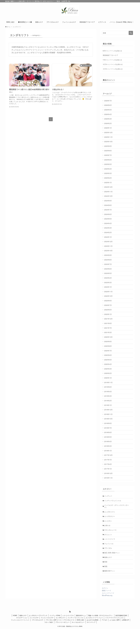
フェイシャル (108, 543)
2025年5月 (108, 164)
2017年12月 (108, 455)
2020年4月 (108, 364)
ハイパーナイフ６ (68, 615)
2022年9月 (108, 300)
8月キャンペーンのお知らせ (112, 51)
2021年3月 (108, 332)
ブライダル (108, 548)
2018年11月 (108, 414)
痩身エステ (108, 557)
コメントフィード (108, 593)
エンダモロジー (109, 516)
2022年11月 (108, 291)
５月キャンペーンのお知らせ (113, 69)
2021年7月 (108, 328)
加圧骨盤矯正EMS (121, 615)
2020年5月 (108, 360)
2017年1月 (108, 469)
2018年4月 (108, 441)
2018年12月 (108, 410)
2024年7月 (108, 210)
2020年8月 (108, 346)
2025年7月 (108, 155)
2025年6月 (108, 160)
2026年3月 (108, 119)
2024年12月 (108, 187)
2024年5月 (108, 219)
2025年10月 (108, 141)
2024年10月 (108, 196)
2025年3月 (108, 173)
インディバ (108, 496)
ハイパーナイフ (109, 539)
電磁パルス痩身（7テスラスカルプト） (100, 615)
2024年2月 (108, 232)
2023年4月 (108, 278)
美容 (105, 562)
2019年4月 (108, 391)
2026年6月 (108, 105)
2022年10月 (108, 296)
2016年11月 (108, 478)
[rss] (70, 612)
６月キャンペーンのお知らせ (113, 64)
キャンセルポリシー (78, 622)
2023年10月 (108, 250)
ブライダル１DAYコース (53, 620)
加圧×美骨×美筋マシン (112, 553)
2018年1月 (108, 450)
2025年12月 (108, 132)
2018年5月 (108, 437)
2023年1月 (108, 287)
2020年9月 (108, 341)
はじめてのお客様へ (93, 620)
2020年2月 (108, 373)
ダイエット (108, 534)
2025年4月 (108, 169)
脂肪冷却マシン (109, 571)
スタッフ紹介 (49, 622)
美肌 (105, 566)
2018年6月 (108, 432)
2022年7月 (108, 305)
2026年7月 (108, 101)
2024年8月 (108, 205)
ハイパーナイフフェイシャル (114, 618)
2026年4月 (108, 114)
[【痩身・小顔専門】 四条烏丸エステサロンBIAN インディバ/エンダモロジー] (70, 10)
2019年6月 (108, 387)
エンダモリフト (109, 512)
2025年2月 (108, 178)
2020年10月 (108, 337)
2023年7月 (108, 264)
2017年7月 (108, 460)
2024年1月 (108, 237)
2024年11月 (108, 191)
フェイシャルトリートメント (20, 620)
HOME (15, 615)
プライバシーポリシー (62, 622)
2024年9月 (108, 201)
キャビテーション (22, 618)
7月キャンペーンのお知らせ (112, 60)
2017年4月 (108, 464)
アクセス (104, 620)
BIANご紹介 (80, 620)
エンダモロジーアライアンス (38, 615)
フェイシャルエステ (47, 618)
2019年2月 (108, 400)
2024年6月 (108, 214)
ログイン (105, 588)
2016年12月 (108, 473)
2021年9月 (108, 323)
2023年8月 (108, 260)
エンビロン (108, 521)
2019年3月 (108, 396)
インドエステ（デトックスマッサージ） (116, 506)
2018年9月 (108, 423)
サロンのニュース (110, 530)
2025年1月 (108, 182)
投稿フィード (106, 590)
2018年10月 (108, 419)
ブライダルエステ (37, 620)
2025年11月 (108, 137)
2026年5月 (108, 110)
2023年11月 (108, 246)
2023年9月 (108, 255)
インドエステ (34, 618)
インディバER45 (55, 615)
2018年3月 (108, 446)
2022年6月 (108, 310)
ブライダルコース (68, 620)
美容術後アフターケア (110, 55)
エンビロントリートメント (94, 618)
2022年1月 (108, 314)
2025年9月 (108, 146)
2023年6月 (108, 269)
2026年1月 (108, 128)
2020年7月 (108, 351)
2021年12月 (108, 319)
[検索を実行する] (131, 33)
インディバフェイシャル (112, 500)
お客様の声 (125, 620)
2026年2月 (108, 123)
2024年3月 (108, 228)
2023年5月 (108, 273)
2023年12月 (108, 241)
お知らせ (107, 525)
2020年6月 (108, 355)
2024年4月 (108, 223)
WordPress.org (107, 595)
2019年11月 (108, 382)
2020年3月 (108, 369)
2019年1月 (108, 405)
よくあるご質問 (115, 620)
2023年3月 (108, 282)
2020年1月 (108, 378)
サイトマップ (91, 622)
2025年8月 (108, 150)
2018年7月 (108, 428)
